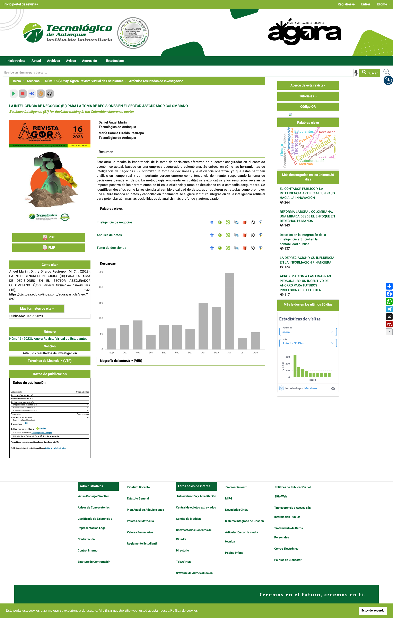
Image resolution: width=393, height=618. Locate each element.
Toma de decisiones (111, 248)
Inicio (17, 81)
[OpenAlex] (254, 222)
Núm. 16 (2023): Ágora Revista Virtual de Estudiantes (84, 81)
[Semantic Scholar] (262, 222)
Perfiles (43, 428)
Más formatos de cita (36, 308)
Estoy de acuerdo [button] (372, 610)
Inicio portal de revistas (20, 4)
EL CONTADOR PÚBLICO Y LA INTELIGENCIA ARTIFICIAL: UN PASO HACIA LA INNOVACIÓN (307, 193)
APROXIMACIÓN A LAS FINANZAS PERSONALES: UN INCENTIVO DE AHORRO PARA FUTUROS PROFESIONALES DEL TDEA (305, 283)
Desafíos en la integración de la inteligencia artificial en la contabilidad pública (303, 239)
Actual (36, 60)
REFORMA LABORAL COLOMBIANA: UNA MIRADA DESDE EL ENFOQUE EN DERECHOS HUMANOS (307, 216)
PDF (51, 237)
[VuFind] (221, 222)
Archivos (53, 60)
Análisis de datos (109, 235)
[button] (388, 80)
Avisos (71, 60)
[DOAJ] (246, 222)
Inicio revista (16, 60)
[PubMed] (237, 222)
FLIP (51, 247)
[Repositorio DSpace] (229, 222)
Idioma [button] (382, 4)
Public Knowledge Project (55, 448)
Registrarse (346, 4)
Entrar (365, 4)
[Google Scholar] (213, 222)
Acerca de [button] (90, 60)
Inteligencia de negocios (114, 222)
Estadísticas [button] (115, 60)
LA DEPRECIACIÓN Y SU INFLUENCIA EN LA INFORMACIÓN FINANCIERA (307, 260)
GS (26, 423)
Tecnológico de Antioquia (42, 432)
